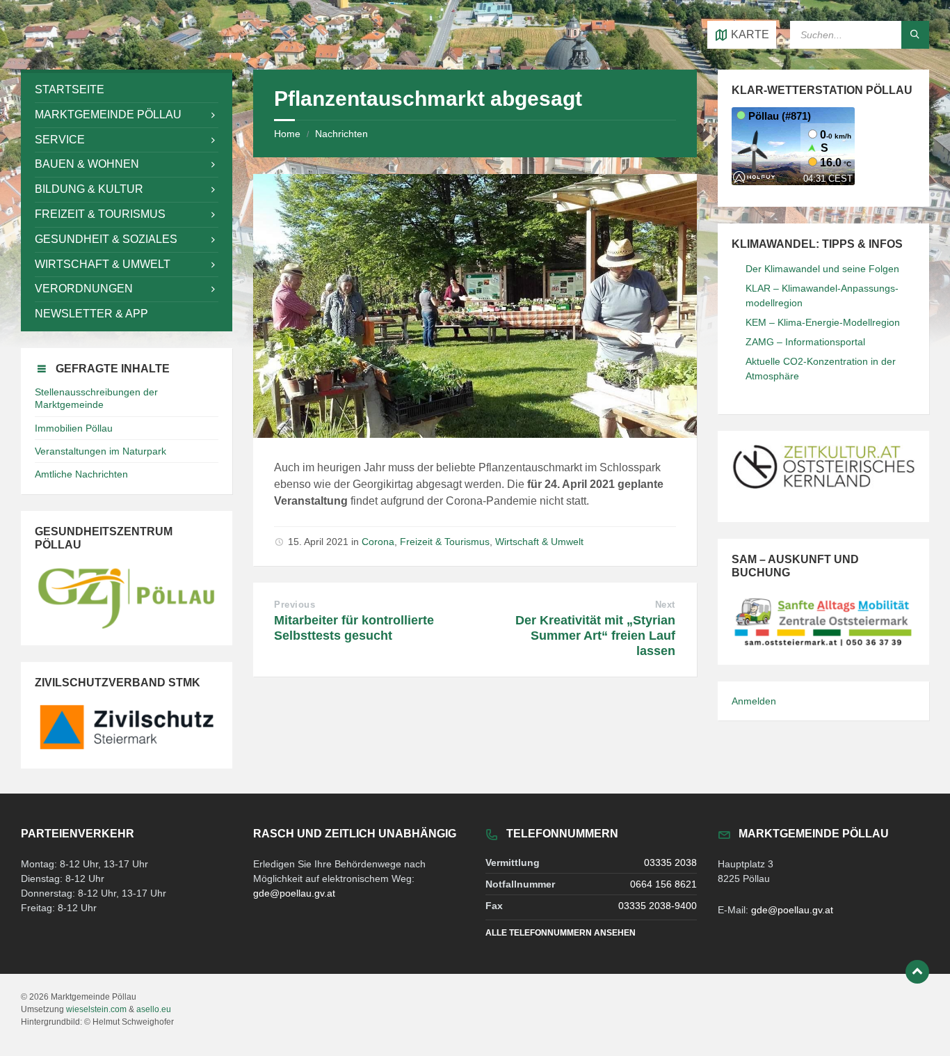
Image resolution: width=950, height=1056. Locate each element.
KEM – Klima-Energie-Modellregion (823, 322)
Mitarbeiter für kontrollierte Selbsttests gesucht (354, 628)
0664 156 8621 (663, 884)
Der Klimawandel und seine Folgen (822, 268)
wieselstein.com (96, 1009)
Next (665, 604)
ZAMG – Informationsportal (805, 341)
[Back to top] (917, 972)
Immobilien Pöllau (74, 428)
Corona (378, 541)
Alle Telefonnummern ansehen (560, 933)
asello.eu (153, 1009)
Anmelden (754, 701)
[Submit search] (915, 35)
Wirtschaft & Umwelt (539, 541)
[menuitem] (126, 90)
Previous (294, 604)
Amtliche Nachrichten (81, 474)
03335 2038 (670, 862)
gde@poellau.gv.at (294, 893)
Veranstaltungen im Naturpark (100, 451)
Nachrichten (341, 133)
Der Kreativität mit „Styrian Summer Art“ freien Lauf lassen (595, 635)
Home (287, 133)
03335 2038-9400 (657, 905)
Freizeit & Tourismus (445, 541)
